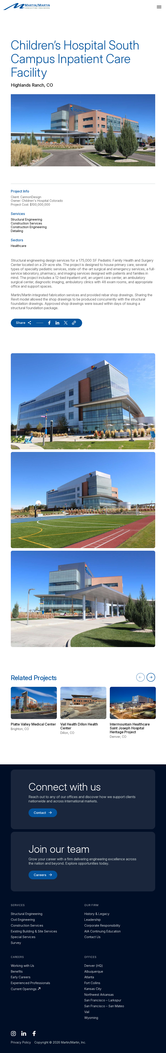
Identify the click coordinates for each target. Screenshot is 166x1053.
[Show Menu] (159, 7)
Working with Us (22, 966)
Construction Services (26, 223)
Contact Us (92, 937)
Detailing (17, 231)
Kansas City (92, 989)
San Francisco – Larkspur (102, 1000)
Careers (40, 875)
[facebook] (49, 323)
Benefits (17, 971)
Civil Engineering (23, 920)
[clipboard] (74, 323)
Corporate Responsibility (102, 925)
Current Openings (24, 989)
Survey (16, 943)
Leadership (92, 920)
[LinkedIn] (23, 1033)
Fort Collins (92, 983)
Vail (86, 1012)
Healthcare (18, 246)
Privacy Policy (21, 1042)
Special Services (23, 937)
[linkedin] (57, 323)
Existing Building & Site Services (34, 931)
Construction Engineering (29, 227)
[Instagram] (13, 1033)
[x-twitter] (66, 323)
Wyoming (91, 1018)
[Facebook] (34, 1033)
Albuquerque (93, 971)
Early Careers (20, 977)
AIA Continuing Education (102, 931)
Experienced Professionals (30, 983)
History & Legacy (96, 914)
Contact (40, 813)
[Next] (151, 677)
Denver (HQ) (93, 966)
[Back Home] (26, 6)
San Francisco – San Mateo (104, 1006)
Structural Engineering (26, 219)
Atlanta (89, 977)
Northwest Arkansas (99, 995)
